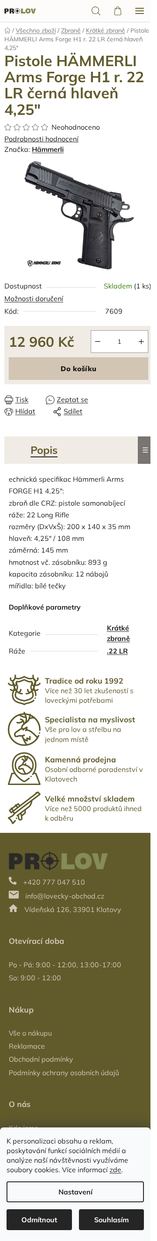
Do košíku (78, 368)
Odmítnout (39, 1219)
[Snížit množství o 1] (97, 341)
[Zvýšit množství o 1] (141, 341)
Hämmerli (48, 149)
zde (115, 1169)
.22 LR (117, 651)
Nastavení (75, 1191)
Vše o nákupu (30, 1033)
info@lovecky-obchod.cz (64, 896)
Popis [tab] (44, 449)
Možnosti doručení (33, 298)
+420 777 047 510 (54, 882)
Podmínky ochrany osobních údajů (64, 1072)
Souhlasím (111, 1219)
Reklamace (27, 1046)
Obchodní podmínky (41, 1059)
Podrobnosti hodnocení (41, 138)
